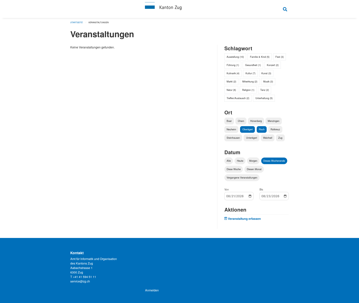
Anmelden (152, 290)
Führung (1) (233, 65)
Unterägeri (251, 137)
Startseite (76, 22)
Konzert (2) (273, 65)
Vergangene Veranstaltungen (242, 177)
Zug (280, 137)
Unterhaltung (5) (264, 98)
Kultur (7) (250, 73)
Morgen (253, 160)
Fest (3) (279, 57)
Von (226, 189)
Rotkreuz (275, 129)
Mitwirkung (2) (249, 81)
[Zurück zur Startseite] (179, 9)
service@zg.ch (80, 281)
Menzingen (273, 121)
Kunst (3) (266, 73)
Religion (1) (248, 90)
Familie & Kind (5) (259, 57)
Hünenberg (256, 121)
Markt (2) (231, 81)
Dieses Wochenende (274, 160)
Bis (261, 189)
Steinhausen (233, 137)
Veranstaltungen (98, 22)
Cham (241, 121)
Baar (229, 121)
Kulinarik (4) (233, 73)
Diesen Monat (254, 169)
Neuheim (231, 129)
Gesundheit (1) (253, 65)
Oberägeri (247, 129)
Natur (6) (231, 90)
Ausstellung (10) (235, 57)
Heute (240, 160)
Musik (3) (268, 81)
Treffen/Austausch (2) (238, 98)
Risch (262, 129)
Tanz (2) (264, 90)
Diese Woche (234, 169)
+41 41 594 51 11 (84, 277)
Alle (229, 160)
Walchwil (267, 137)
